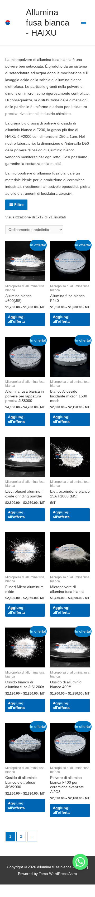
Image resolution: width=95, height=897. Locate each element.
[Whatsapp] (80, 862)
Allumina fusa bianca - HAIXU (47, 22)
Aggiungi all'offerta (16, 319)
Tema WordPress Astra (58, 874)
